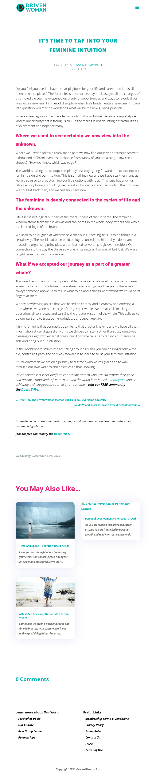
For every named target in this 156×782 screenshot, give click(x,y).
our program (116, 380)
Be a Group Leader (30, 731)
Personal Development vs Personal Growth (111, 518)
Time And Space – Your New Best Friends (44, 545)
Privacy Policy (94, 725)
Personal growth (87, 65)
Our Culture (26, 725)
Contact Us (92, 737)
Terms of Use (94, 750)
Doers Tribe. (30, 389)
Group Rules (93, 731)
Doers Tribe (61, 434)
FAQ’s (89, 744)
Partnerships (26, 737)
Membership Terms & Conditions (107, 718)
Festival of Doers (29, 718)
